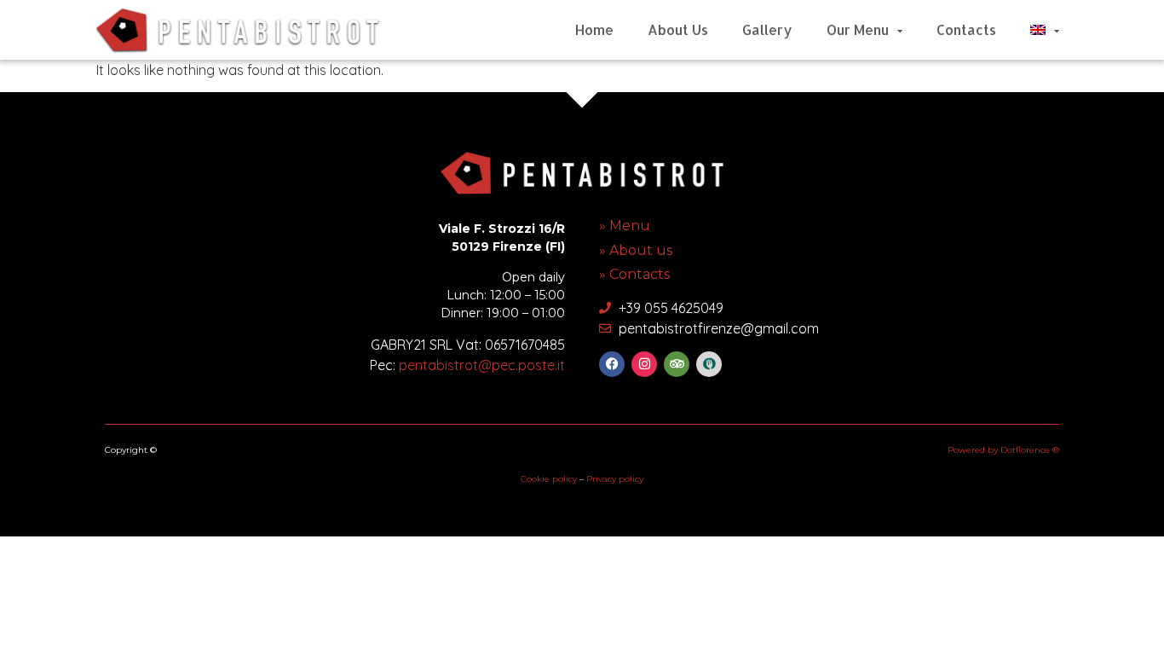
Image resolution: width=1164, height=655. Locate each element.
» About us (635, 250)
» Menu (624, 225)
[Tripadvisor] (676, 364)
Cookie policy (549, 478)
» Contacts (634, 274)
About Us (678, 29)
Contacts (966, 29)
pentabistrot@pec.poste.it (482, 365)
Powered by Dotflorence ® (1003, 449)
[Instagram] (644, 364)
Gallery (767, 29)
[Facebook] (612, 364)
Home (594, 29)
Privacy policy (614, 478)
